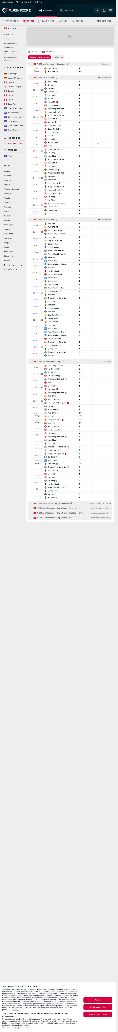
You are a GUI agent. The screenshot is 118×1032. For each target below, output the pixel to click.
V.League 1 (8, 34)
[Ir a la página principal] (18, 10)
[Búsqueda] (97, 10)
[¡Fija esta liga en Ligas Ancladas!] (67, 64)
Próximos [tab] (58, 57)
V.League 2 (8, 39)
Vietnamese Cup (11, 43)
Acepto (98, 1000)
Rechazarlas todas (97, 1007)
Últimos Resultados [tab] (39, 57)
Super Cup (8, 47)
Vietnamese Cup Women (11, 58)
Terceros (15, 1010)
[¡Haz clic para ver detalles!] (70, 70)
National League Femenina (11, 52)
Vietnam (50, 52)
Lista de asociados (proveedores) (15, 1028)
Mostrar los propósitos (97, 1014)
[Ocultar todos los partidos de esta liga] (110, 64)
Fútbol (34, 52)
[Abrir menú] (111, 10)
